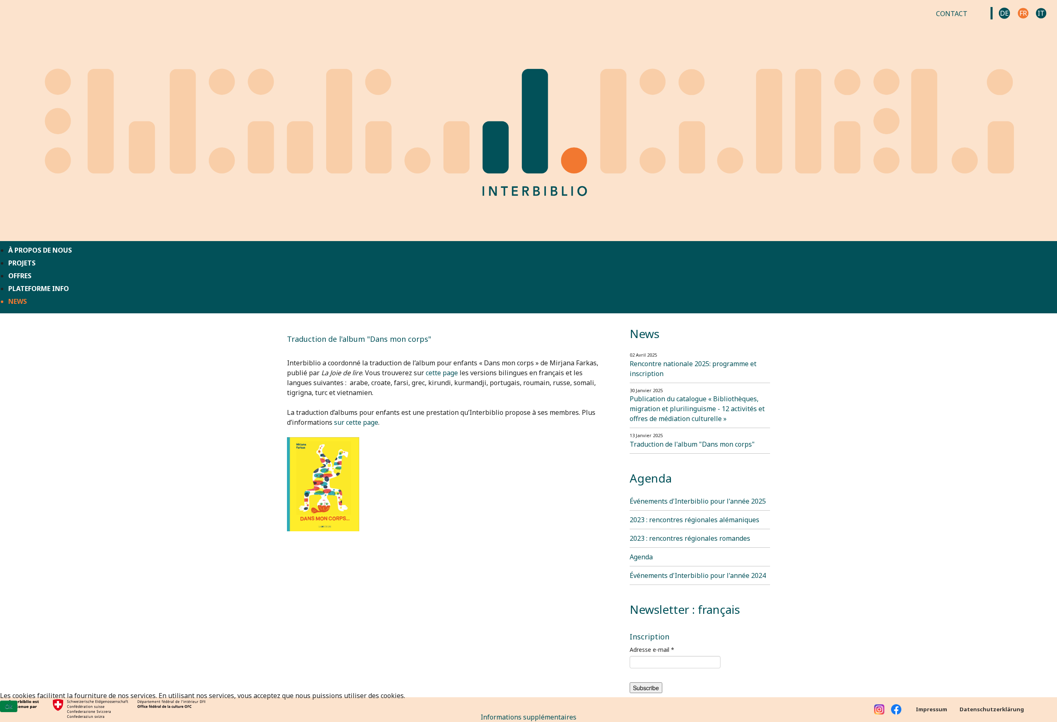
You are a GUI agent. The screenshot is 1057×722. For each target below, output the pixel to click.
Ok (8, 706)
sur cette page (356, 422)
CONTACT (951, 13)
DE (1004, 13)
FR (1023, 13)
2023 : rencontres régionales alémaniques (694, 519)
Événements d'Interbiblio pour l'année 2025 (698, 501)
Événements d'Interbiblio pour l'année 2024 (698, 575)
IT (1041, 13)
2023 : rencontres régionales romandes (690, 538)
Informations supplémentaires (528, 717)
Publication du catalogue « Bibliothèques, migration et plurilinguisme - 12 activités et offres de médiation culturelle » (697, 408)
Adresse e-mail (652, 649)
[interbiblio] (528, 119)
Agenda (641, 556)
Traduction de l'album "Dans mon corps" (692, 444)
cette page (442, 372)
